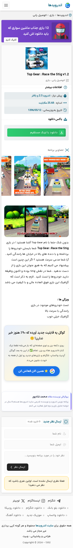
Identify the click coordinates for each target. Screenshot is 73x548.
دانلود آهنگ (13, 515)
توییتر (16, 501)
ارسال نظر (19, 467)
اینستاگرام (34, 501)
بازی (51, 15)
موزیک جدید (34, 515)
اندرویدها (55, 5)
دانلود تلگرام (34, 508)
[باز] (6, 5)
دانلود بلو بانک (56, 508)
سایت (50, 526)
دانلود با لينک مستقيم (44, 132)
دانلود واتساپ (56, 515)
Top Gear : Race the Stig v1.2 (48, 74)
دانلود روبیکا (13, 508)
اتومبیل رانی (40, 15)
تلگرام (51, 501)
